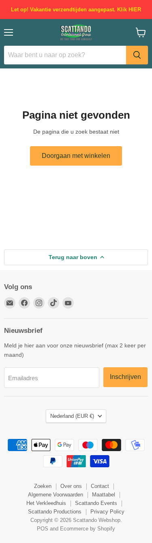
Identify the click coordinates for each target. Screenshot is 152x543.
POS (42, 529)
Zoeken (42, 486)
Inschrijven (125, 376)
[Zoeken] (137, 55)
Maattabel (103, 495)
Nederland (72, 416)
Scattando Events (96, 503)
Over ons (71, 486)
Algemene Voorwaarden (55, 495)
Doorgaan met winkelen (76, 155)
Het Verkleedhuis (46, 503)
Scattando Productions (54, 512)
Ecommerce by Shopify (87, 529)
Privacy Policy (107, 512)
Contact (100, 486)
